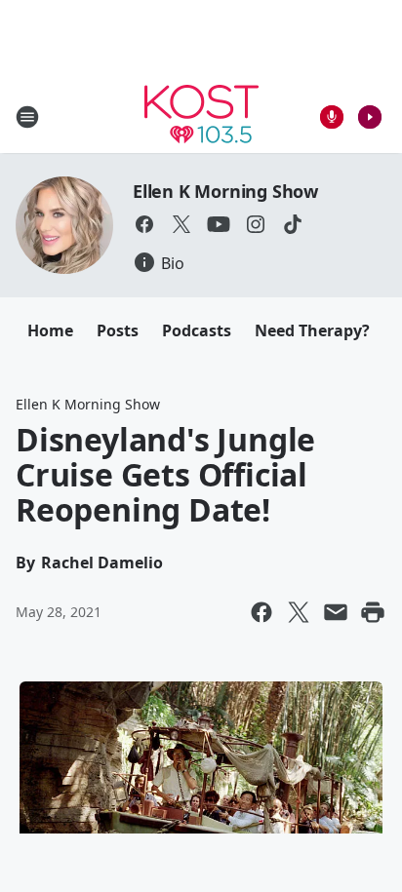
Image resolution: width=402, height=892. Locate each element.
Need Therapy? (312, 330)
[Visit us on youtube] (218, 224)
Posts (118, 330)
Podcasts (196, 330)
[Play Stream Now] (370, 117)
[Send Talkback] (331, 117)
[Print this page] (372, 612)
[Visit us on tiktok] (292, 224)
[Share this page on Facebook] (261, 612)
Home (50, 330)
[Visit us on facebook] (144, 224)
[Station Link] (201, 116)
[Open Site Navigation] (27, 117)
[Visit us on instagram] (255, 224)
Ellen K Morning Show (225, 191)
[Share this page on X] (298, 612)
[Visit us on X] (181, 224)
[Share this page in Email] (335, 612)
